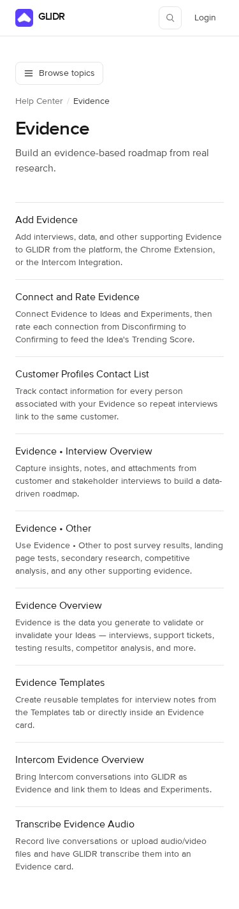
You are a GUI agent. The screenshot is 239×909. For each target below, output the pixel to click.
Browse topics (67, 73)
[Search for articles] (170, 17)
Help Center (39, 101)
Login (209, 21)
